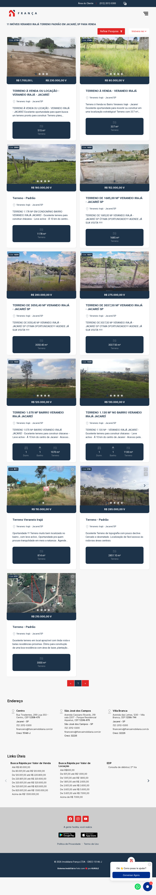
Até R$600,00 (67, 770)
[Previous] (11, 56)
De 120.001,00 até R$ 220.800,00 (29, 775)
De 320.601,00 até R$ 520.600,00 (29, 782)
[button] (125, 3)
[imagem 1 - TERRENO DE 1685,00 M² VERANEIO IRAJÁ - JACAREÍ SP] (114, 164)
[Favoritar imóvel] (73, 41)
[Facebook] (70, 819)
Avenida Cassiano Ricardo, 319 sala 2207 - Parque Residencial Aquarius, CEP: (80, 717)
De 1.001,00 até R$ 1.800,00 (74, 778)
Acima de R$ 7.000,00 (71, 797)
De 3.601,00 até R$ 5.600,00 (74, 789)
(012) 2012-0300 (108, 3)
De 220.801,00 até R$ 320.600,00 (29, 778)
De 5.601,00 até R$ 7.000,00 (74, 793)
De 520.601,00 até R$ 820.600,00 (29, 786)
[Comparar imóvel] (73, 45)
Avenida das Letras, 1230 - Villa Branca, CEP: (129, 716)
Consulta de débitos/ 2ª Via (122, 767)
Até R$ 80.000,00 (21, 767)
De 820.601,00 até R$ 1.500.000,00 (30, 790)
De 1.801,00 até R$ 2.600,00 (74, 781)
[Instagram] (78, 819)
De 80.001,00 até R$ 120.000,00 (28, 771)
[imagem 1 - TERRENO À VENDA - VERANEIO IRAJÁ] (114, 57)
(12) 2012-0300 (24, 725)
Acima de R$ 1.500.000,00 (25, 794)
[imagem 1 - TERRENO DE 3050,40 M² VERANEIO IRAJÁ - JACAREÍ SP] (41, 271)
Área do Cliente (85, 3)
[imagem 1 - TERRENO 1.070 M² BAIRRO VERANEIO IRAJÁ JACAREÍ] (41, 378)
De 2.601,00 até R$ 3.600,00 (74, 785)
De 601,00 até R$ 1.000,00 (73, 774)
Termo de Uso (91, 844)
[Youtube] (86, 819)
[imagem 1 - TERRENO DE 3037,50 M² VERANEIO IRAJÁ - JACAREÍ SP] (114, 271)
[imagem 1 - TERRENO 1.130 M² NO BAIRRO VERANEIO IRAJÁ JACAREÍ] (114, 378)
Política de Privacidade (69, 844)
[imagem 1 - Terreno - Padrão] (41, 164)
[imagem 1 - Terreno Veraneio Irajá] (41, 485)
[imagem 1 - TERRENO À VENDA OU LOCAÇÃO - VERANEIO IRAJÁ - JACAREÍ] (41, 57)
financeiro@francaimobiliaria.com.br (34, 729)
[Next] (71, 56)
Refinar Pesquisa (109, 31)
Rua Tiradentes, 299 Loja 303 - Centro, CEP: (32, 716)
